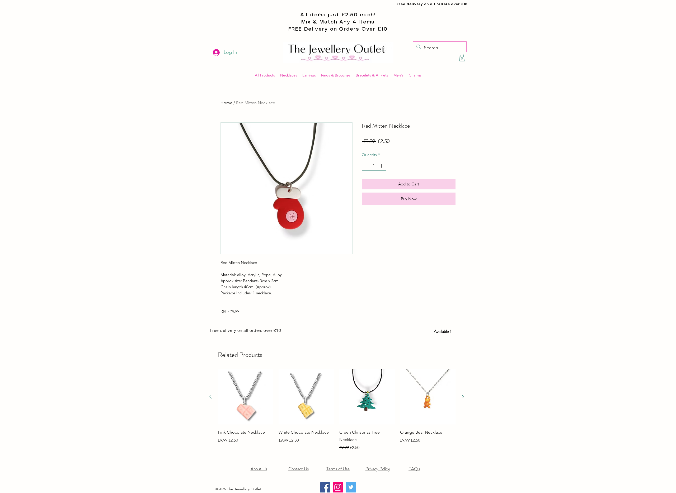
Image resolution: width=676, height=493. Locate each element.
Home (226, 102)
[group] (336, 410)
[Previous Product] (210, 397)
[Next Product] (463, 397)
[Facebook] (325, 487)
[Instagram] (338, 487)
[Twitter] (351, 487)
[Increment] (382, 166)
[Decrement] (366, 166)
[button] (462, 57)
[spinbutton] (374, 166)
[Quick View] (245, 396)
